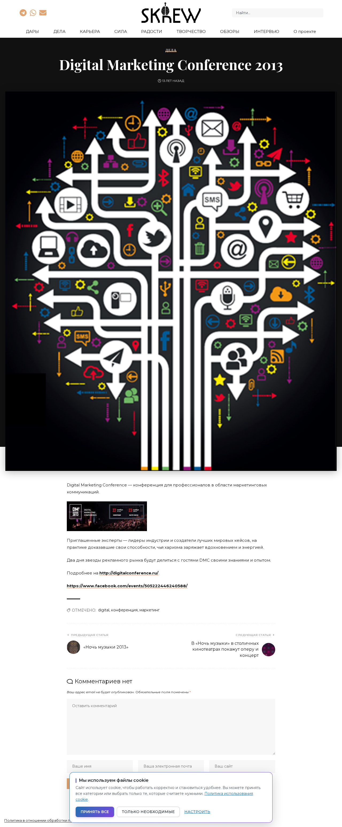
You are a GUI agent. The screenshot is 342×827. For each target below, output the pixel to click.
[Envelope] (43, 12)
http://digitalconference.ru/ (128, 573)
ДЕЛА (171, 50)
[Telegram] (23, 12)
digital (103, 610)
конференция (124, 610)
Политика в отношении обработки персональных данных (56, 820)
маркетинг (149, 610)
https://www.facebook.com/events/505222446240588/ (127, 585)
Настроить (197, 811)
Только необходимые (148, 811)
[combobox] (277, 12)
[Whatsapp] (33, 12)
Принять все (95, 811)
